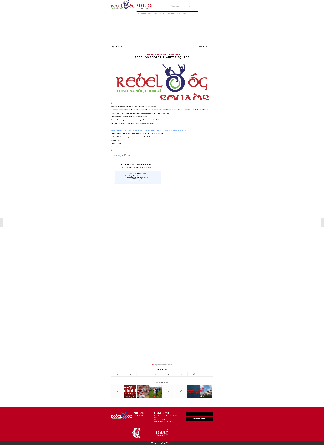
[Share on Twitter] (130, 374)
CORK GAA (199, 414)
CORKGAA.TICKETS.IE (199, 419)
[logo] (122, 5)
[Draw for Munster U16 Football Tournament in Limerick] (117, 391)
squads (157, 365)
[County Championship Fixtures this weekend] (322, 222)
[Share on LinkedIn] (155, 374)
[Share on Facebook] (117, 374)
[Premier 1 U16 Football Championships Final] (1, 222)
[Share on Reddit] (194, 374)
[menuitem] (137, 13)
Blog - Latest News (116, 46)
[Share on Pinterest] (143, 374)
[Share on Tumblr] (168, 374)
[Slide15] (162, 82)
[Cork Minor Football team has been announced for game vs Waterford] (168, 391)
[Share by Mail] (206, 374)
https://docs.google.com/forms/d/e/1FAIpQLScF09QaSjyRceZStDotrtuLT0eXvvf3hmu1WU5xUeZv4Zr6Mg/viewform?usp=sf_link (148, 130)
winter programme (166, 365)
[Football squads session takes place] (206, 391)
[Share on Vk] (181, 374)
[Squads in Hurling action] (130, 391)
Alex (169, 361)
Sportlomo (170, 443)
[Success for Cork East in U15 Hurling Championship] (155, 391)
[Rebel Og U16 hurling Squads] (181, 391)
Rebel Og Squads (168, 54)
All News (147, 54)
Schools (177, 54)
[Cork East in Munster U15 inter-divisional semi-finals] (143, 391)
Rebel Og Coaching (156, 54)
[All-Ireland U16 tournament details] (193, 391)
